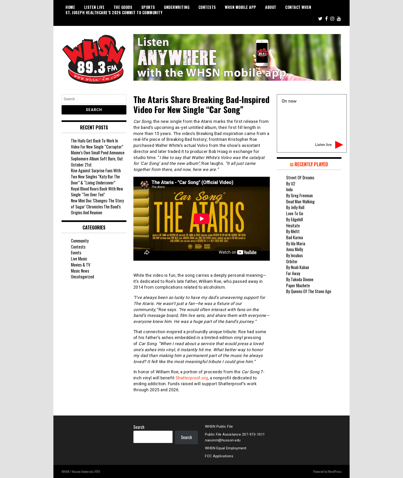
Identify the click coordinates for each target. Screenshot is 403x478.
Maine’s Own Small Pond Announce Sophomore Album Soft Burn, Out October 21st (98, 158)
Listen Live (94, 7)
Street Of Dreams (300, 177)
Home (70, 7)
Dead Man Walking (300, 201)
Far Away (293, 273)
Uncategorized (82, 277)
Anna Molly (294, 249)
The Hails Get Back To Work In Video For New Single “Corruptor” (97, 144)
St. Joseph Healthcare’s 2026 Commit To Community (114, 12)
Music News (80, 271)
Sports (148, 7)
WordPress (334, 471)
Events (76, 252)
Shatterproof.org (192, 377)
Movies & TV (80, 265)
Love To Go (294, 213)
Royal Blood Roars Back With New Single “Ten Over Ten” (97, 192)
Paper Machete (298, 285)
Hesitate (293, 225)
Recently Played (311, 164)
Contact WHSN (298, 7)
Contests (207, 7)
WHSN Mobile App (240, 7)
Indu (289, 189)
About (270, 7)
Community (80, 241)
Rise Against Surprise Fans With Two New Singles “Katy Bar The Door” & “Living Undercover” (96, 176)
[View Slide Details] (237, 57)
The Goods (123, 7)
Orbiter (292, 261)
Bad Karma (294, 237)
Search (138, 427)
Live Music (79, 259)
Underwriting (176, 7)
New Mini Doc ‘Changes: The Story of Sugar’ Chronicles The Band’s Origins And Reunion (97, 206)
